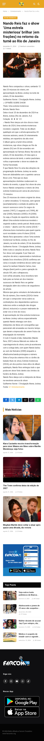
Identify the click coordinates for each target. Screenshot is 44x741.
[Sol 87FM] (22, 4)
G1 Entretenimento (17, 387)
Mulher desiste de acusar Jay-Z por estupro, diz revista (30, 623)
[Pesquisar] (34, 4)
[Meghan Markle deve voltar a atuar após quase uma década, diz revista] (22, 509)
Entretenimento (10, 18)
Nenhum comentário (27, 46)
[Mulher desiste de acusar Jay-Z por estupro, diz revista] (9, 624)
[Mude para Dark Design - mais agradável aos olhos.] (38, 4)
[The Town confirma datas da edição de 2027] (22, 469)
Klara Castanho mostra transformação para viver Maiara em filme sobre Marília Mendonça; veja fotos (22, 446)
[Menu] (4, 4)
